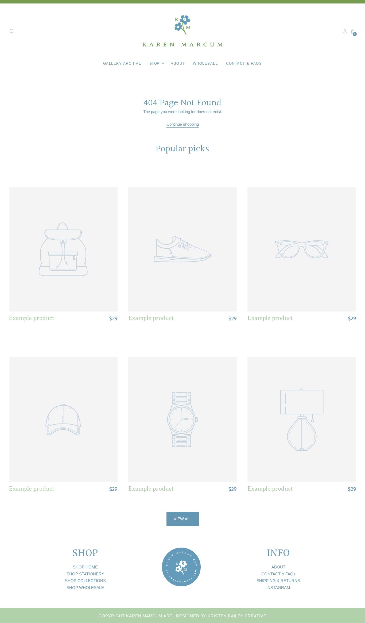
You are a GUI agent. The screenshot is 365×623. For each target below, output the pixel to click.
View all (183, 519)
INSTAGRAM (278, 587)
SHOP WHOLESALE (85, 587)
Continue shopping (182, 124)
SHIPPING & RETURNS (278, 580)
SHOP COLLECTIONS (85, 580)
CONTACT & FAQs (278, 574)
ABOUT (278, 567)
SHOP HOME (85, 567)
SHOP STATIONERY (85, 574)
